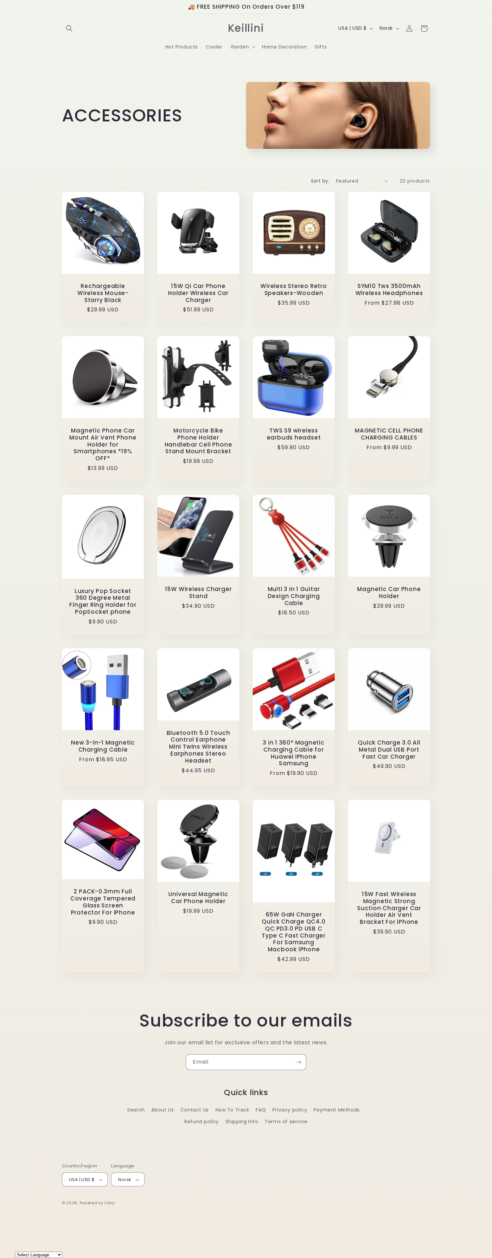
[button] (69, 28)
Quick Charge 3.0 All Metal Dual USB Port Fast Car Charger (389, 749)
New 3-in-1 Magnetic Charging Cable (103, 746)
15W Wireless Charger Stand (198, 593)
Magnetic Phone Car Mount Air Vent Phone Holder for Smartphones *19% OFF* (103, 444)
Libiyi (109, 1203)
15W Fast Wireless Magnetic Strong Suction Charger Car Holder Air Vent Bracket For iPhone (389, 908)
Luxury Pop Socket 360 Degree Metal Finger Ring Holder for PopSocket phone (102, 601)
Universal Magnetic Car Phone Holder (198, 898)
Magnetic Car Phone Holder (389, 593)
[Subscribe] (298, 1062)
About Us (162, 1109)
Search (136, 1109)
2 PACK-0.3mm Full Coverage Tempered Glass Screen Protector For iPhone (103, 902)
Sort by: (320, 181)
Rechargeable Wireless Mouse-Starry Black (103, 293)
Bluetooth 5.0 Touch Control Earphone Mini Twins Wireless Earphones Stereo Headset (198, 746)
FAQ (261, 1109)
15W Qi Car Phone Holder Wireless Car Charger (198, 293)
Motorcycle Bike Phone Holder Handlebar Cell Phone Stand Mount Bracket (198, 441)
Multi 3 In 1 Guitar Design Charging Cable (294, 596)
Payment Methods (337, 1109)
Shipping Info (242, 1121)
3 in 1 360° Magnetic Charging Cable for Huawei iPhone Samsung (294, 753)
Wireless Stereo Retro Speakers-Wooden (293, 290)
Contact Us (194, 1109)
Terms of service (286, 1121)
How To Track (232, 1109)
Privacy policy (289, 1109)
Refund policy (201, 1121)
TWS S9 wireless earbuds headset (294, 434)
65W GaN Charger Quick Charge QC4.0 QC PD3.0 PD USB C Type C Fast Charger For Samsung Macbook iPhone (294, 932)
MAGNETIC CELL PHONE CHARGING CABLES (389, 434)
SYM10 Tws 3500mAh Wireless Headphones (389, 290)
